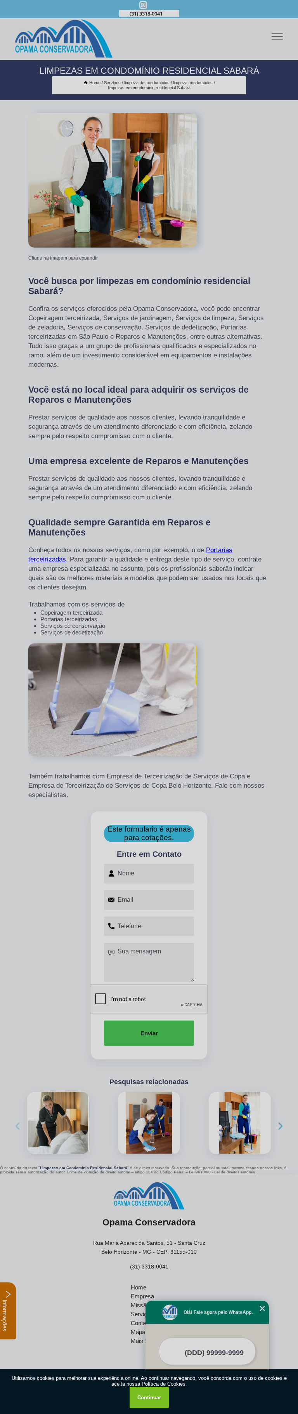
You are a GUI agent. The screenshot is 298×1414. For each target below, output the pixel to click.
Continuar (149, 1397)
